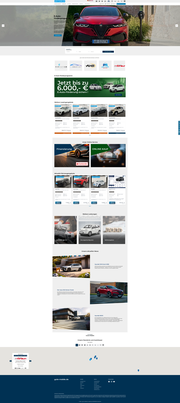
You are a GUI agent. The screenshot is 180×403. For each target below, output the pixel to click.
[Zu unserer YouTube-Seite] (114, 381)
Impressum (82, 388)
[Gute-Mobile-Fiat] (96, 1)
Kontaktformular (82, 381)
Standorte (81, 382)
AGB (81, 386)
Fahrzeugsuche (96, 382)
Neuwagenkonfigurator (97, 386)
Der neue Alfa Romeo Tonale (65, 290)
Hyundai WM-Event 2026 (102, 264)
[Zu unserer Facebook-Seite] (109, 381)
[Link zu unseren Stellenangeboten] (114, 230)
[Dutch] (92, 0)
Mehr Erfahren (118, 94)
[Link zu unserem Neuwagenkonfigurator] (90, 230)
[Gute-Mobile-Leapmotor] (118, 1)
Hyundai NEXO (99, 315)
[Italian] (90, 0)
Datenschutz (82, 385)
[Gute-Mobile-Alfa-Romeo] (99, 1)
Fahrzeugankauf (96, 385)
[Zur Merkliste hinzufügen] (70, 105)
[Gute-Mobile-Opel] (112, 1)
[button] (60, 66)
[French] (91, 0)
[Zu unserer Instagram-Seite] (111, 381)
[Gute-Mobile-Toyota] (105, 1)
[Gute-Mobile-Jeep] (115, 1)
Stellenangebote (96, 388)
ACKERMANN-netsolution (96, 401)
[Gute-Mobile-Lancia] (122, 1)
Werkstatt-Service (97, 389)
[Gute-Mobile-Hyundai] (108, 1)
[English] (89, 0)
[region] (90, 25)
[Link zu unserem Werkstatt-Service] (65, 230)
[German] (87, 0)
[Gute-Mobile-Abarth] (102, 1)
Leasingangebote (97, 381)
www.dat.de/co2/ (77, 397)
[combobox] (72, 52)
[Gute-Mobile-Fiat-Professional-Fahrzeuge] (124, 1)
